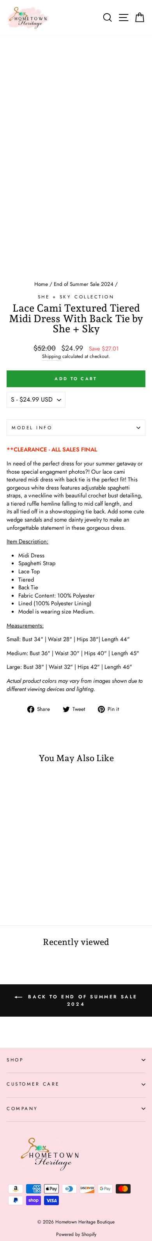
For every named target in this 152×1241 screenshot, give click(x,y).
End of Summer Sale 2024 (83, 284)
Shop (15, 1059)
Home (41, 284)
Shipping (51, 356)
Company (22, 1108)
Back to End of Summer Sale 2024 (81, 1000)
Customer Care (33, 1084)
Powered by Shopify (76, 1234)
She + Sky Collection (76, 296)
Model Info (32, 427)
